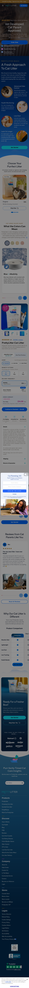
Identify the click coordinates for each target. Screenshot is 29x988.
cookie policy (8, 981)
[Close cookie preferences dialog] (27, 979)
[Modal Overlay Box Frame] (14, 494)
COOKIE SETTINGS (14, 986)
